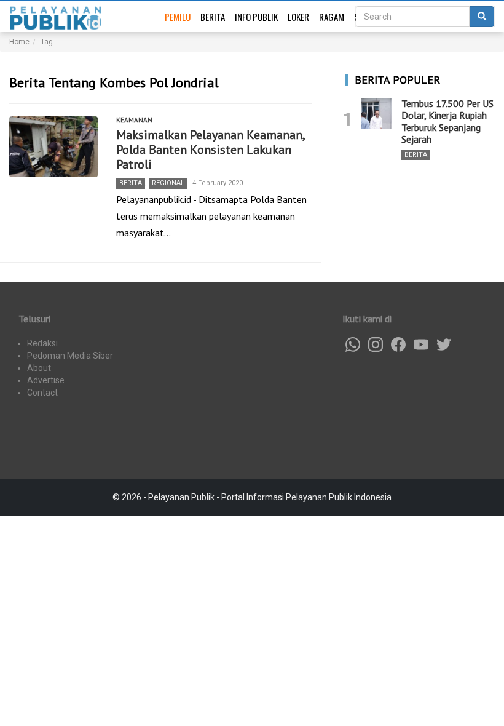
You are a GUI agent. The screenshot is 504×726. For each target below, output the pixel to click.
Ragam (331, 16)
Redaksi (42, 343)
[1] (376, 113)
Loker (298, 16)
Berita (212, 16)
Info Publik (256, 16)
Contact (42, 392)
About (39, 368)
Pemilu (178, 16)
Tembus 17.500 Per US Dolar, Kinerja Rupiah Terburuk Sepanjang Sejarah (447, 121)
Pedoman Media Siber (70, 356)
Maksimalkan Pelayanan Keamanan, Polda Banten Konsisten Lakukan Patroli (210, 149)
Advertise (46, 380)
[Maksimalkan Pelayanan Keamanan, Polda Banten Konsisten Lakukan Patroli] (53, 147)
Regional (168, 183)
